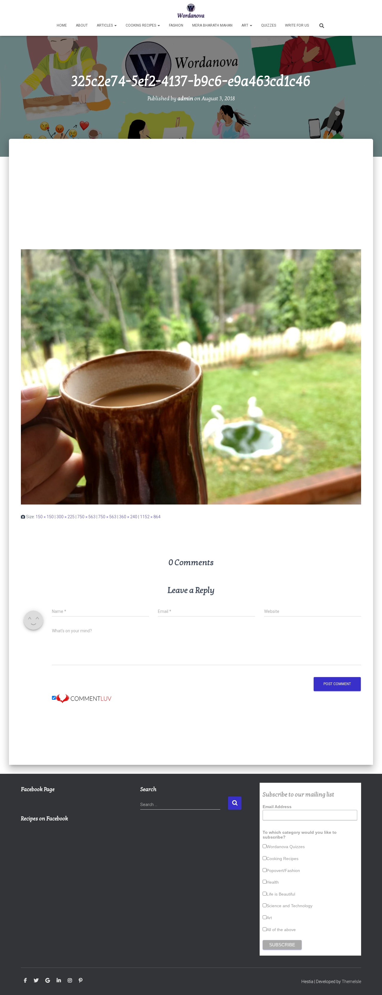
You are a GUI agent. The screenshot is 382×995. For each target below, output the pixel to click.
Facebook (25, 981)
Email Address (277, 806)
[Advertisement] (191, 183)
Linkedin (59, 981)
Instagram (70, 981)
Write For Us (297, 25)
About (82, 25)
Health (273, 882)
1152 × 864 (150, 516)
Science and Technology (289, 905)
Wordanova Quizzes (286, 846)
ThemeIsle (351, 981)
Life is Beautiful (281, 894)
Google (47, 981)
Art (245, 25)
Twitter (36, 981)
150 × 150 (45, 516)
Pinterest (80, 981)
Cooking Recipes (141, 25)
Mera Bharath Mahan (212, 25)
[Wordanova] (191, 10)
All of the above (281, 929)
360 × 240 (128, 516)
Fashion (176, 25)
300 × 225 (65, 516)
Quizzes (268, 25)
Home (62, 25)
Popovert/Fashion (283, 870)
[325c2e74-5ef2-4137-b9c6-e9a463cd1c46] (191, 376)
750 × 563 (86, 516)
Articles (105, 25)
